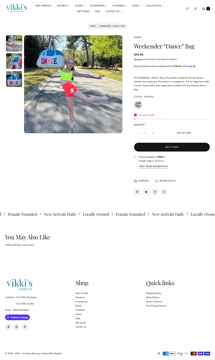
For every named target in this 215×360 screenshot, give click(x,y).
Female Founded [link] (18, 214)
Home (93, 26)
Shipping (138, 59)
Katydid (137, 37)
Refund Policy (152, 297)
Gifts (78, 318)
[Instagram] (16, 327)
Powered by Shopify (51, 353)
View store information (153, 166)
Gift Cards (80, 322)
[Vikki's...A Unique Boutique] (16, 7)
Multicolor (138, 104)
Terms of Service (154, 301)
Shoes (79, 305)
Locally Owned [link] (92, 214)
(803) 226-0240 (21, 310)
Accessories (81, 301)
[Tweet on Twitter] (146, 192)
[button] (65, 6)
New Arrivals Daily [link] (56, 214)
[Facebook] (8, 327)
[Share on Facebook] (137, 192)
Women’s (80, 297)
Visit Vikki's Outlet (25, 303)
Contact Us (81, 327)
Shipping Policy (153, 293)
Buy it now (172, 147)
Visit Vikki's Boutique (26, 297)
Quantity (139, 125)
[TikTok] (25, 326)
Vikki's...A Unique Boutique (27, 353)
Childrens (80, 310)
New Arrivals (82, 293)
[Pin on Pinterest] (155, 192)
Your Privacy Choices (156, 305)
